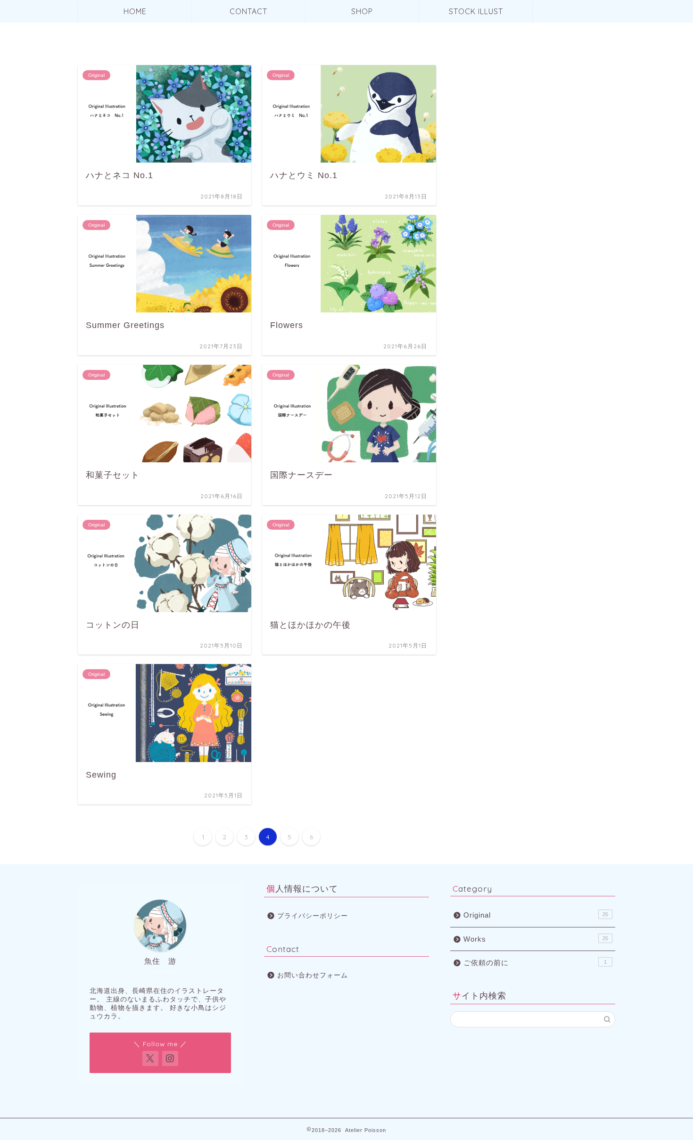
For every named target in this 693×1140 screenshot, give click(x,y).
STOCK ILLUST (476, 11)
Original (535, 915)
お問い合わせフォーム (312, 975)
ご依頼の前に (535, 963)
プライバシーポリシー (312, 915)
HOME (135, 11)
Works (535, 939)
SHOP (362, 11)
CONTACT (248, 11)
